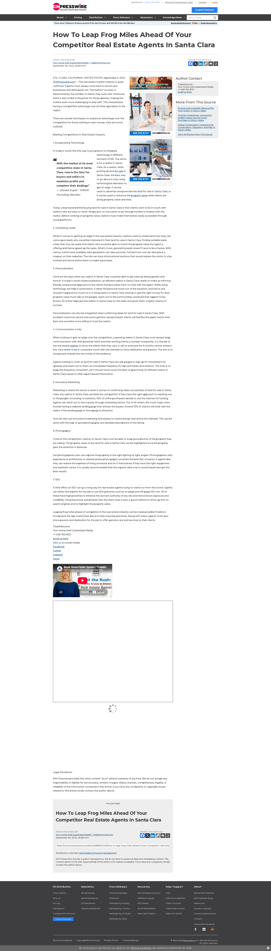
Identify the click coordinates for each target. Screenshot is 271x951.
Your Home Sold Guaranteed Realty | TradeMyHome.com (81, 63)
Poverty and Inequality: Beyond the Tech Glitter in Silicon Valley (196, 109)
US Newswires (88, 903)
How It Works (59, 893)
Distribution (59, 908)
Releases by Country (119, 908)
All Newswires (88, 893)
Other (56, 559)
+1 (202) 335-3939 (151, 2)
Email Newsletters (209, 23)
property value (139, 195)
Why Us (56, 898)
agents (74, 345)
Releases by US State (120, 913)
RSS (196, 23)
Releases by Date (118, 919)
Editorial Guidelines (175, 898)
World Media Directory (181, 23)
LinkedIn (58, 554)
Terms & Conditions (62, 940)
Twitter (57, 550)
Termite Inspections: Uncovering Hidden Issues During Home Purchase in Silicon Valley (195, 118)
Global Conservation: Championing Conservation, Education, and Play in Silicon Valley (196, 127)
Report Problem (174, 913)
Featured (114, 898)
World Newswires (89, 898)
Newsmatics (189, 940)
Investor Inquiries (202, 908)
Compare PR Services (64, 913)
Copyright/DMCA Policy (88, 940)
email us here (60, 538)
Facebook (59, 546)
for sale (119, 171)
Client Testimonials (175, 908)
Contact (202, 2)
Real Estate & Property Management (98, 853)
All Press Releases (118, 893)
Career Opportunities (205, 913)
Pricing (179, 2)
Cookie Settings (130, 940)
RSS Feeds (143, 903)
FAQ (168, 893)
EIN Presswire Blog (203, 898)
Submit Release (204, 10)
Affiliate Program (146, 898)
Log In (215, 2)
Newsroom (199, 903)
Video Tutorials (173, 903)
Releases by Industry (119, 903)
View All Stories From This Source (195, 134)
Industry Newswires (90, 908)
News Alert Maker (146, 913)
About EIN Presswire (204, 893)
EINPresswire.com (64, 82)
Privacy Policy (111, 940)
